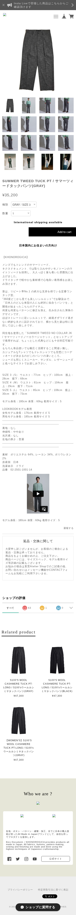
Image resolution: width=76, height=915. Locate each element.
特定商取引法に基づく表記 (53, 889)
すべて (10, 608)
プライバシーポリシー (20, 889)
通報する (69, 528)
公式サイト (55, 858)
